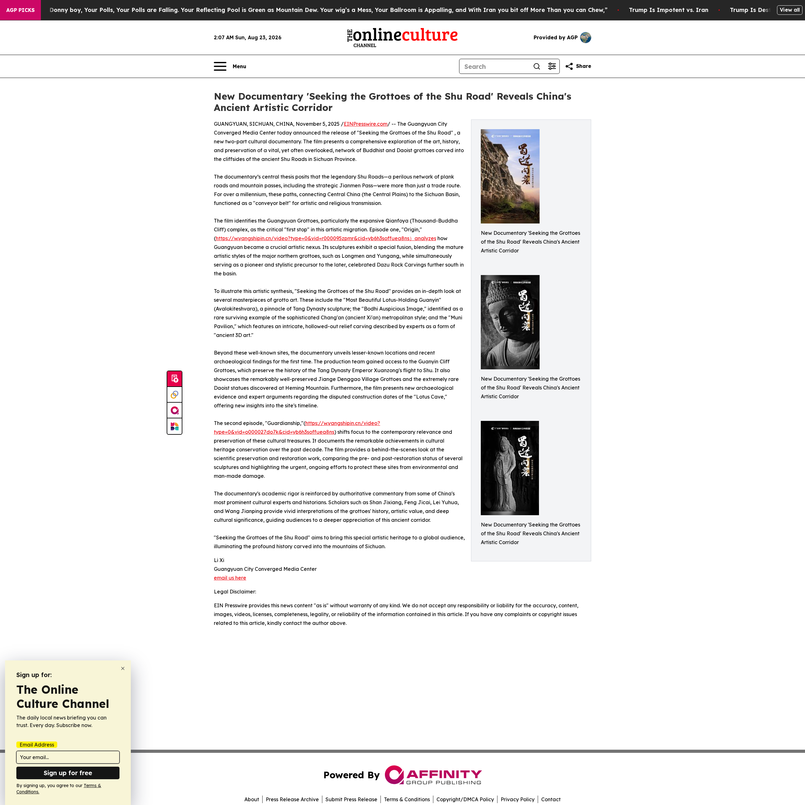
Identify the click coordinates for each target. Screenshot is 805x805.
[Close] (123, 668)
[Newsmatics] (174, 426)
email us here (230, 578)
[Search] (536, 66)
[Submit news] (174, 379)
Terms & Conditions (407, 799)
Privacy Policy (518, 799)
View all (790, 10)
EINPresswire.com (365, 124)
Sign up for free (68, 773)
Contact (551, 799)
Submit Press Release (351, 799)
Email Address (36, 745)
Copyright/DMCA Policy (465, 799)
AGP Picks (20, 10)
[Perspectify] (174, 395)
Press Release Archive (292, 799)
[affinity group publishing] (174, 410)
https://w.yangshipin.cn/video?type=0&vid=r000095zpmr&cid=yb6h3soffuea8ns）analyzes (326, 238)
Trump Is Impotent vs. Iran (668, 10)
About (251, 799)
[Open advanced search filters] (551, 66)
